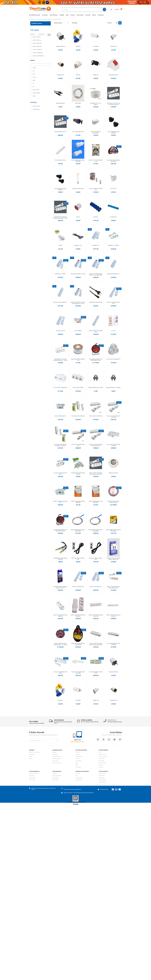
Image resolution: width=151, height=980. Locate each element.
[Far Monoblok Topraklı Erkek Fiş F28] (78, 462)
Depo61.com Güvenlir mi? (35, 752)
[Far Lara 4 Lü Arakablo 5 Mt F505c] (60, 661)
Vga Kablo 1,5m (78, 245)
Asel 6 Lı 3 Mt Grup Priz (78, 586)
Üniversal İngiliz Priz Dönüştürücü (96, 132)
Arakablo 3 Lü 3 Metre (113, 245)
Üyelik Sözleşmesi (56, 758)
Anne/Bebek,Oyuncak (34, 15)
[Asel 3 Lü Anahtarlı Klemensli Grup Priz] (78, 605)
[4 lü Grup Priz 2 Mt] (60, 320)
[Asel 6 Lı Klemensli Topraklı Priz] (95, 320)
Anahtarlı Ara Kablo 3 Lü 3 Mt (78, 273)
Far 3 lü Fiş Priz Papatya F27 (113, 359)
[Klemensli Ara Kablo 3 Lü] (113, 263)
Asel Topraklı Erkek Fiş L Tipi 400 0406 (96, 502)
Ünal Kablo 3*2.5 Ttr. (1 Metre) (95, 104)
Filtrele (49, 34)
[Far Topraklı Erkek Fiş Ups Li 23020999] (78, 150)
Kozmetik (88, 15)
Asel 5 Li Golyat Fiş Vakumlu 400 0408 (78, 502)
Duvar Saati (101, 760)
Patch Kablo (78, 103)
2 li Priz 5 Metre (78, 330)
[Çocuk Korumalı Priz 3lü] (60, 121)
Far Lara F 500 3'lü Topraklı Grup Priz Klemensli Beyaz (95, 644)
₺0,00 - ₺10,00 (36, 37)
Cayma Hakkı (55, 760)
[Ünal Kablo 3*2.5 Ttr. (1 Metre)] (95, 93)
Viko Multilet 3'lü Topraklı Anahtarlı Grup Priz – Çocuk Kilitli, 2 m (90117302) (60, 359)
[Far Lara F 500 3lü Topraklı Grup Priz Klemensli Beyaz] (95, 633)
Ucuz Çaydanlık (79, 777)
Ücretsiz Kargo (36, 109)
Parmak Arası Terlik (56, 775)
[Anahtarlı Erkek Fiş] (113, 64)
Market (94, 15)
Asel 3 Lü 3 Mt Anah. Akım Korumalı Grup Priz (113, 587)
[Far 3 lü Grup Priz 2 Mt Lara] (78, 406)
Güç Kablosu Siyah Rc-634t (95, 302)
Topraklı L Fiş (113, 46)
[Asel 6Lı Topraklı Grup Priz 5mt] (113, 292)
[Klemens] (95, 207)
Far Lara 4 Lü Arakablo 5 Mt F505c (60, 672)
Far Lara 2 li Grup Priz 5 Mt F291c (60, 473)
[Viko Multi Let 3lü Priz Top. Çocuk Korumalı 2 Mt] (113, 93)
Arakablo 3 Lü (95, 245)
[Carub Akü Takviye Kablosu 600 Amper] (113, 150)
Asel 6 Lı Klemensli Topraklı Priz (95, 331)
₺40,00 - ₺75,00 (37, 46)
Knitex (34, 96)
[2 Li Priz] (113, 320)
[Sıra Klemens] (113, 207)
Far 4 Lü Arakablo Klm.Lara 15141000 (113, 644)
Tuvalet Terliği (55, 779)
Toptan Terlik (101, 775)
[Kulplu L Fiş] (95, 64)
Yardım (30, 756)
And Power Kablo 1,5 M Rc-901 (78, 559)
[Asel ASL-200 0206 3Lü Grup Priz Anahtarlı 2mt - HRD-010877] (78, 292)
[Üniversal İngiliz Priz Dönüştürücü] (95, 121)
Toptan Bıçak (102, 777)
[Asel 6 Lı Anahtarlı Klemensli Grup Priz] (113, 605)
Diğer (34, 80)
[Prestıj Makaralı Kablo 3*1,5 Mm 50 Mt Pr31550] (95, 349)
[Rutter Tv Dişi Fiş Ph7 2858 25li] (95, 178)
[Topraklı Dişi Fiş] (60, 64)
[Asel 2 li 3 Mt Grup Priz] (60, 406)
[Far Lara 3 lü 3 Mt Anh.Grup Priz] (78, 434)
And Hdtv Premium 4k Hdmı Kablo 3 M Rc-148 (60, 587)
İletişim (30, 758)
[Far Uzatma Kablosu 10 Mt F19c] (95, 661)
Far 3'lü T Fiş (113, 188)
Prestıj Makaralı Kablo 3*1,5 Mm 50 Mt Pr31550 (96, 359)
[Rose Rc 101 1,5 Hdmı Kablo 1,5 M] (95, 150)
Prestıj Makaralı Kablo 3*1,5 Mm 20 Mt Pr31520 (60, 530)
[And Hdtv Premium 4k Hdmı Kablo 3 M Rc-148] (60, 576)
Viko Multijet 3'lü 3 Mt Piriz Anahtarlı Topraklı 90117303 (60, 217)
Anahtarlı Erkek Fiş (113, 74)
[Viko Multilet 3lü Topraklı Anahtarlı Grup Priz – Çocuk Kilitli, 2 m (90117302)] (60, 349)
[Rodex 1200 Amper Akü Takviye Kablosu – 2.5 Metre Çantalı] (60, 633)
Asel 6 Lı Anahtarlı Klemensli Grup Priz (113, 615)
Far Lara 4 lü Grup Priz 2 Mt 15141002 (113, 445)
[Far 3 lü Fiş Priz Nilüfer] (78, 377)
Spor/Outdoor (80, 15)
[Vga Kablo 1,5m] (78, 235)
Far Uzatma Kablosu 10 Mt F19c (95, 672)
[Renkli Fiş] (78, 36)
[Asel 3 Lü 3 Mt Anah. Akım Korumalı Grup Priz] (113, 576)
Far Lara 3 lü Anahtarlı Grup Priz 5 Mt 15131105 (95, 445)
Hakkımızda (32, 754)
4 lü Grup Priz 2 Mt (60, 330)
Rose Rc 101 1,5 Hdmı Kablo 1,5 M (96, 160)
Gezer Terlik (31, 775)
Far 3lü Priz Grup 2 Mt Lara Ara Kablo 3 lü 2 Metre (60, 445)
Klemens (96, 217)
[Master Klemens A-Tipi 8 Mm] (113, 377)
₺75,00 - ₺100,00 (37, 49)
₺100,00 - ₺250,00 (38, 52)
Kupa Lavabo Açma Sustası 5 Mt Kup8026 (96, 530)
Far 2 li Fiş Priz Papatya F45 (60, 387)
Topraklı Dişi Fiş (60, 74)
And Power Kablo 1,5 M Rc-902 (95, 559)
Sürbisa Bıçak (32, 777)
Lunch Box (101, 767)
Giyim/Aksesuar (54, 15)
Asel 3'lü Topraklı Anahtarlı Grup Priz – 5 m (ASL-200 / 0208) (95, 274)
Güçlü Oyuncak (36, 89)
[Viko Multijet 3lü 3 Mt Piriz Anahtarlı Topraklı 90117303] (60, 207)
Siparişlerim (55, 754)
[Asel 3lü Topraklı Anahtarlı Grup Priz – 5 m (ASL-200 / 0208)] (95, 263)
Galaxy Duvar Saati (33, 773)
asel (34, 74)
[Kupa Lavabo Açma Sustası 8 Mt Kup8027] (113, 519)
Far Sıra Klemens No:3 (60, 160)
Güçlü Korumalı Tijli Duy (78, 188)
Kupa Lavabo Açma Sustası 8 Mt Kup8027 (113, 530)
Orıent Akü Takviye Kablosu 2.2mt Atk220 (78, 644)
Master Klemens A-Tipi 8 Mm (113, 387)
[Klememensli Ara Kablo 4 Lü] (60, 292)
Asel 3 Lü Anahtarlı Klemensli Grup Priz (78, 615)
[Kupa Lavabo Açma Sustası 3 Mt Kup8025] (78, 519)
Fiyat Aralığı (34, 30)
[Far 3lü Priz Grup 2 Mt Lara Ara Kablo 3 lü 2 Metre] (60, 434)
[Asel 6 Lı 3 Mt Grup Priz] (78, 576)
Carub (34, 77)
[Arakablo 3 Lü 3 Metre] (113, 235)
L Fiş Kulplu (95, 46)
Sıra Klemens (113, 217)
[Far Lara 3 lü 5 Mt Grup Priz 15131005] (113, 406)
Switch (60, 245)
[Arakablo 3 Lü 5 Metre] (60, 263)
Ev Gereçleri (45, 15)
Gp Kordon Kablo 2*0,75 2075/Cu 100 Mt (113, 502)
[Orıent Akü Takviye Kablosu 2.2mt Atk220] (78, 633)
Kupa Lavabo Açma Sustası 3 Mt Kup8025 (78, 530)
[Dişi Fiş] (78, 207)
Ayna (77, 775)
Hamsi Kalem (102, 758)
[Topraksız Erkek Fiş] (60, 36)
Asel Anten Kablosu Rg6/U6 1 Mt (78, 359)
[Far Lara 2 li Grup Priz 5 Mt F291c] (60, 462)
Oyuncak (77, 752)
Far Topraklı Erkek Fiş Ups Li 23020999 (78, 160)
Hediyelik (62, 15)
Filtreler (33, 102)
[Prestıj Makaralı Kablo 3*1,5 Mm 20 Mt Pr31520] (60, 519)
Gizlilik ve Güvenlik (56, 762)
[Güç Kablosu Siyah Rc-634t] (95, 292)
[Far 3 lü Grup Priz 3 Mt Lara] (95, 406)
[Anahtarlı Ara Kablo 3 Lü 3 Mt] (78, 263)
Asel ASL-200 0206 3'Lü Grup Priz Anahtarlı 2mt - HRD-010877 (78, 303)
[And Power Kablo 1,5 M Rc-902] (95, 548)
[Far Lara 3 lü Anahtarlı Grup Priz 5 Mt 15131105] (95, 434)
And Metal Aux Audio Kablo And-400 (60, 559)
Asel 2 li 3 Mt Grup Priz (60, 416)
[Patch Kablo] (78, 93)
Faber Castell (32, 779)
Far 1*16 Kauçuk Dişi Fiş (78, 131)
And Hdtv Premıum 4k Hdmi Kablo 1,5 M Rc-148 (113, 559)
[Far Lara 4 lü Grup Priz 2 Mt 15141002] (113, 434)
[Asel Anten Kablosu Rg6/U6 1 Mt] (78, 349)
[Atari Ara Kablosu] (60, 93)
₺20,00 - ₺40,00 (37, 43)
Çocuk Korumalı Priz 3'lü (60, 131)
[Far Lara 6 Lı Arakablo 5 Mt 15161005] (78, 661)
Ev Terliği (54, 773)
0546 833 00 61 (112, 720)
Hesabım (54, 752)
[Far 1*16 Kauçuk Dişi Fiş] (78, 121)
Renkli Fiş (78, 46)
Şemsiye (101, 765)
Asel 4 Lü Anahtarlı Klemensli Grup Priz (96, 615)
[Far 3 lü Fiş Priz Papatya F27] (113, 349)
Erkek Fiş (78, 74)
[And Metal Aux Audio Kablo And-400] (60, 548)
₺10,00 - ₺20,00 (37, 40)
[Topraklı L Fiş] (113, 36)
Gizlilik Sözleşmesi (56, 756)
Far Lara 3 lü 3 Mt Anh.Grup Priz (78, 445)
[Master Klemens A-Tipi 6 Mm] (95, 377)
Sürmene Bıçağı (102, 762)
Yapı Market (101, 15)
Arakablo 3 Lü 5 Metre (60, 273)
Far (33, 83)
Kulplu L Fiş (95, 74)
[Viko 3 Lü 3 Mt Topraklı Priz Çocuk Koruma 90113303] (95, 462)
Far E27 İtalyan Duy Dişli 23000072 (113, 132)
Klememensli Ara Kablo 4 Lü (60, 302)
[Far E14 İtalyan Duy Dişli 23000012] (60, 178)
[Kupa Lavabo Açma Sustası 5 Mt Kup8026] (95, 519)
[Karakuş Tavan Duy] (113, 462)
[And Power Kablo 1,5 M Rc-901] (78, 548)
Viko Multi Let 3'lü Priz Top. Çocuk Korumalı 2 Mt (113, 104)
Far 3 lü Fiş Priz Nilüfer (78, 387)
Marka (32, 60)
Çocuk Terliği (55, 777)
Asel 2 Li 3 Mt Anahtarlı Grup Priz (60, 502)
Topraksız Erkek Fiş (60, 46)
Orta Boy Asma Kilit (103, 756)
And (34, 70)
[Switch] (60, 235)
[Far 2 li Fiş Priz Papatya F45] (60, 377)
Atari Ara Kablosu (60, 103)
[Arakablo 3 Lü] (95, 235)
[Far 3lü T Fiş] (113, 178)
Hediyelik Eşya (79, 756)
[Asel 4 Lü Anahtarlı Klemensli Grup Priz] (95, 605)
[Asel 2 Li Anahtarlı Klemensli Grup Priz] (60, 605)
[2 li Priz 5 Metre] (78, 320)
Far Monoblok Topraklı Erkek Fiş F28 (78, 473)
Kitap (67, 15)
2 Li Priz (113, 330)
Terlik (77, 765)
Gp (33, 86)
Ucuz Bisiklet (78, 760)
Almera (34, 67)
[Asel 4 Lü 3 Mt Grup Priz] (95, 576)
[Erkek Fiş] (78, 64)
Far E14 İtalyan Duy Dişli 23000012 (60, 189)
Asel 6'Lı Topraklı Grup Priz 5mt (113, 303)
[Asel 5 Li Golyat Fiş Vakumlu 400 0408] (78, 491)
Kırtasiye (72, 15)
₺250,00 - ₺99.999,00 (38, 55)
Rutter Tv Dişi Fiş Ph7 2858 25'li (95, 189)
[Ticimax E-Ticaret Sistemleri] (75, 804)
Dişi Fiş (78, 217)
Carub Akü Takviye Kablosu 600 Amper (113, 160)
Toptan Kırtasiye (102, 782)
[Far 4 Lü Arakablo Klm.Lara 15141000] (113, 633)
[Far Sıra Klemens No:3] (60, 150)
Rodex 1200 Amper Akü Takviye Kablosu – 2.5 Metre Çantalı (60, 644)
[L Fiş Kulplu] (95, 36)
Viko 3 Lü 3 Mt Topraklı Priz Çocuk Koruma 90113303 (95, 473)
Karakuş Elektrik (36, 92)
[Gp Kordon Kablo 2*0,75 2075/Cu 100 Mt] (113, 491)
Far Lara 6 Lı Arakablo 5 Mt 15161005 (78, 672)
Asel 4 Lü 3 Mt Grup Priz (96, 586)
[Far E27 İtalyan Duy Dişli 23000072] (113, 121)
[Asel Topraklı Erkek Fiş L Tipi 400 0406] (95, 491)
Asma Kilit (78, 773)
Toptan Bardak (102, 773)
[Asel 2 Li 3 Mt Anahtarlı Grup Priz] (60, 491)
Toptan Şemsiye (102, 779)
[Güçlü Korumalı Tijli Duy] (78, 178)
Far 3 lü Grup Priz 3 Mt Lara (95, 416)
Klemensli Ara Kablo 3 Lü (113, 273)
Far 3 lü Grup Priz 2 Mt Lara (78, 416)
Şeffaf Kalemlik (102, 754)
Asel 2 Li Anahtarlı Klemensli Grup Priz (60, 615)
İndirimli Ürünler (36, 106)
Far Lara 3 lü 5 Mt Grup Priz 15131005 (113, 416)
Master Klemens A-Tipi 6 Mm (96, 387)
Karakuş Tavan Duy (113, 472)
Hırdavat (77, 758)
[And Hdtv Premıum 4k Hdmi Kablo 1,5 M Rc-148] (113, 548)
